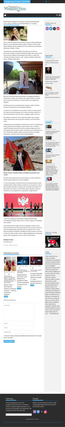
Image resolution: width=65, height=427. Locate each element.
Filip (5, 274)
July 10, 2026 (34, 266)
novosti (6, 245)
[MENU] (60, 15)
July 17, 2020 (50, 152)
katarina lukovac (14, 245)
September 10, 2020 (51, 129)
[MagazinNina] (5, 15)
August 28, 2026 (8, 272)
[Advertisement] (55, 43)
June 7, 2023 (50, 181)
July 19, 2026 (21, 266)
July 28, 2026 (49, 60)
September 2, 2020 (51, 140)
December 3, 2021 (51, 164)
